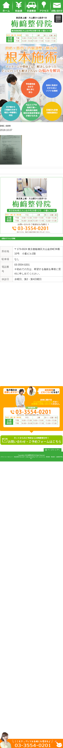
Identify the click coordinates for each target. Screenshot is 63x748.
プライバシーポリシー (6, 457)
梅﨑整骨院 (31, 455)
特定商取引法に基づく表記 (21, 457)
